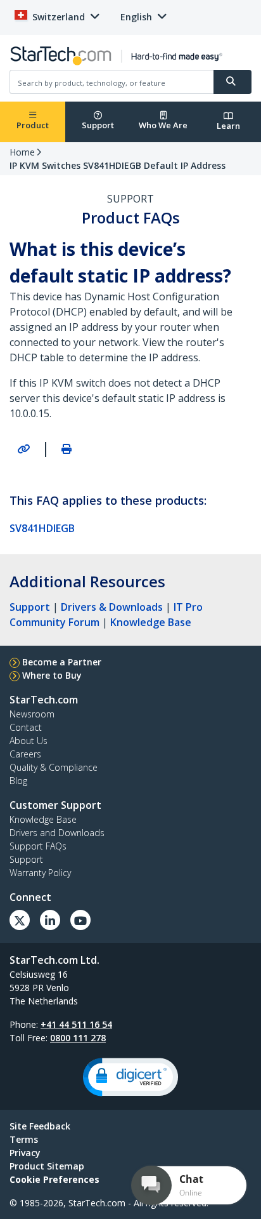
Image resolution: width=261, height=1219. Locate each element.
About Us (29, 741)
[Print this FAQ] (66, 448)
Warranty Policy (40, 873)
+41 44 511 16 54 (76, 1024)
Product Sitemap (47, 1166)
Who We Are (163, 125)
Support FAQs (38, 846)
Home (22, 152)
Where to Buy (52, 675)
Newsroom (32, 714)
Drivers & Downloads (112, 607)
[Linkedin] (50, 920)
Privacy (25, 1153)
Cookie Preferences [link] (54, 1179)
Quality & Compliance (54, 767)
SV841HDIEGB (42, 528)
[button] (130, 1077)
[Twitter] (20, 920)
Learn (228, 125)
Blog (18, 781)
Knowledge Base (150, 622)
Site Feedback (40, 1126)
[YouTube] (80, 920)
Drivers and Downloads (57, 833)
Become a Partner (61, 662)
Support (98, 125)
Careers (25, 754)
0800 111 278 (78, 1038)
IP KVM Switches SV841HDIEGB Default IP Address (118, 165)
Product (32, 125)
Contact (26, 727)
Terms (24, 1139)
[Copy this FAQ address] (23, 448)
